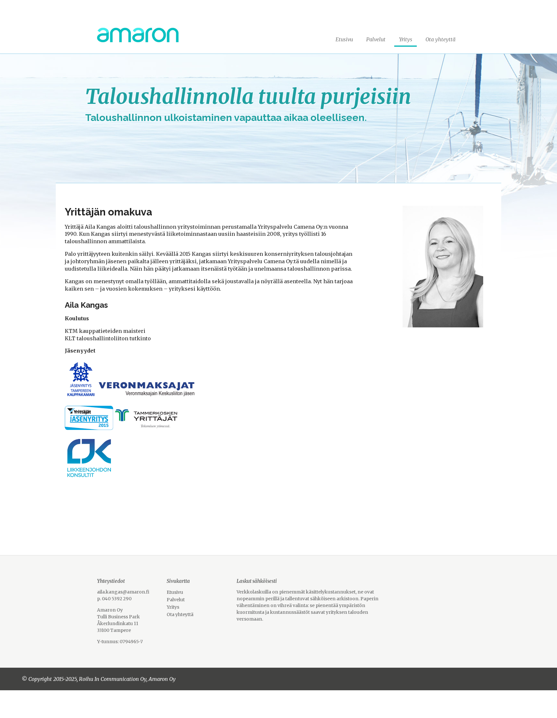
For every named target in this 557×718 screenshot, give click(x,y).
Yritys (405, 39)
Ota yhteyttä (440, 39)
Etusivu (344, 39)
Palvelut (376, 39)
